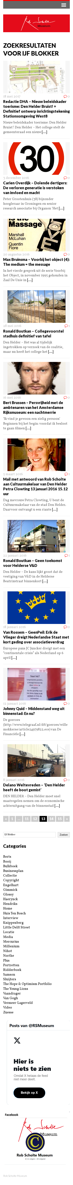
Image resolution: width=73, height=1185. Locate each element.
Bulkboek (10, 866)
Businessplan (13, 871)
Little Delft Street (16, 927)
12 (35, 819)
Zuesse (8, 1012)
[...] (44, 132)
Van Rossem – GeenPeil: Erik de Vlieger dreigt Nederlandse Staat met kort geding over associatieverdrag (36, 637)
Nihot (7, 951)
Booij (7, 861)
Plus (6, 960)
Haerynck (10, 899)
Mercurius (11, 941)
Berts (7, 857)
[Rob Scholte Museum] (36, 23)
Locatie (8, 932)
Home (7, 908)
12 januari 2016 (14, 703)
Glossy (8, 894)
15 (60, 819)
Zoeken (64, 834)
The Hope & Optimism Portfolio (27, 984)
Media (8, 937)
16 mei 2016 (12, 397)
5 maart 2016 (13, 474)
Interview (10, 918)
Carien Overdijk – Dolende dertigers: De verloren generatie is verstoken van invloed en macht (35, 188)
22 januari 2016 (15, 555)
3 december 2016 (16, 178)
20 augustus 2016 (16, 254)
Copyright (11, 880)
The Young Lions (15, 989)
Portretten (11, 965)
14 (51, 819)
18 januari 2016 (14, 627)
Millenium (11, 946)
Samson (9, 974)
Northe (8, 956)
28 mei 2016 (12, 326)
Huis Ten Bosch (14, 913)
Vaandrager (12, 993)
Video (7, 1007)
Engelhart (11, 885)
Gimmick (10, 890)
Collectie (10, 875)
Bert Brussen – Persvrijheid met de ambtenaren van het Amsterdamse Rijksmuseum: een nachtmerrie (33, 407)
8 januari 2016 (14, 780)
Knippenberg (13, 923)
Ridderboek (12, 970)
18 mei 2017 (11, 96)
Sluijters (9, 979)
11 (27, 819)
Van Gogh (10, 998)
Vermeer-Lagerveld (18, 1003)
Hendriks (10, 904)
